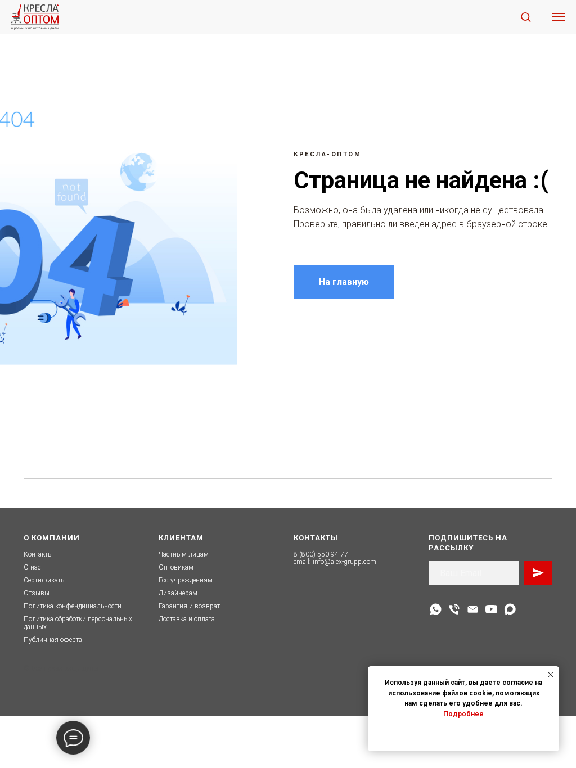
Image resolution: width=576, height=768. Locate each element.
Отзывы (37, 593)
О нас (32, 567)
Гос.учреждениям (186, 580)
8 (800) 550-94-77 (321, 554)
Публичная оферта (53, 640)
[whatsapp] (436, 609)
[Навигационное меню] (558, 17)
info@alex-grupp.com (344, 562)
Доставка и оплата (187, 619)
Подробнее (463, 714)
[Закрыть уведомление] (550, 674)
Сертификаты (45, 580)
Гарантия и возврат (189, 606)
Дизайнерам (178, 593)
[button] (525, 16)
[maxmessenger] (510, 609)
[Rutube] (491, 609)
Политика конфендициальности (73, 606)
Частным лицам (184, 554)
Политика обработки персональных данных (78, 622)
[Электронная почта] (473, 609)
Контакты (38, 554)
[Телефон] (454, 609)
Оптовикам (176, 567)
